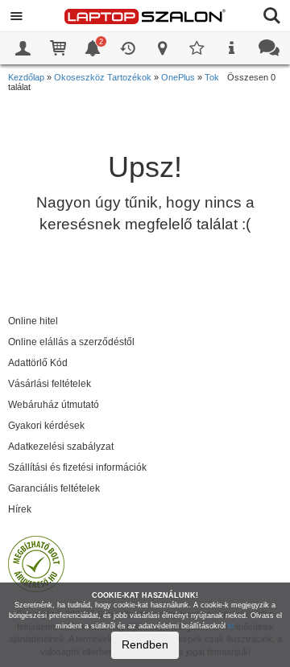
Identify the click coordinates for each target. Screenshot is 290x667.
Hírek (19, 509)
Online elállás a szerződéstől (71, 342)
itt (231, 626)
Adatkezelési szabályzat (61, 446)
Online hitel (33, 321)
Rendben (145, 644)
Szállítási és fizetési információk (77, 467)
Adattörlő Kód (38, 362)
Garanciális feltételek (54, 488)
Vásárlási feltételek (49, 383)
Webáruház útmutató (53, 404)
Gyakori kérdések (46, 425)
